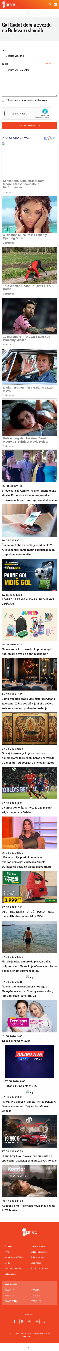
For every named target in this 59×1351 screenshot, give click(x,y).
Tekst (5, 64)
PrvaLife (35, 1296)
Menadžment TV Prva (15, 1257)
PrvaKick (35, 1290)
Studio (7, 1263)
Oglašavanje (10, 1274)
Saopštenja (36, 1263)
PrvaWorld (11, 1301)
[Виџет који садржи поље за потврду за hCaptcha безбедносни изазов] (26, 113)
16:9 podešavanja (13, 1268)
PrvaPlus (9, 1290)
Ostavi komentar (29, 126)
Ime (4, 50)
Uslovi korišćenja (39, 1252)
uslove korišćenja (39, 100)
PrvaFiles (36, 1301)
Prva (7, 1252)
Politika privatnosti (39, 1268)
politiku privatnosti (23, 100)
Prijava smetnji (37, 1257)
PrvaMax (9, 1296)
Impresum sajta (38, 1246)
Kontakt (8, 1246)
